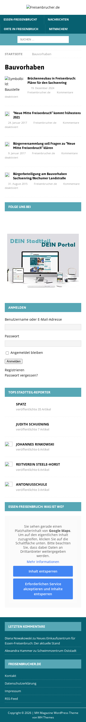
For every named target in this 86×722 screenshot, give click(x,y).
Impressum (13, 691)
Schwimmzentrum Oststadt (56, 650)
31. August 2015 (17, 184)
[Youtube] (63, 222)
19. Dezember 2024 (42, 88)
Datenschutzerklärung (20, 683)
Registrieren (14, 370)
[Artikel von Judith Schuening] (8, 426)
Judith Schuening (32, 424)
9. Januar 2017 (17, 153)
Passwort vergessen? (21, 375)
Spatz (21, 404)
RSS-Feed (11, 698)
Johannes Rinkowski (35, 444)
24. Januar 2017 (17, 122)
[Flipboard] (49, 222)
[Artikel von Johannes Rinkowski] (8, 446)
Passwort (12, 336)
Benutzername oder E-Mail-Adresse (33, 319)
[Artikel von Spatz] (8, 406)
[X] (36, 222)
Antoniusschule (31, 484)
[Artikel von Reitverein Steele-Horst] (8, 466)
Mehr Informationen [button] (43, 562)
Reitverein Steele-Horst (38, 464)
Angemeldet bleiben (27, 352)
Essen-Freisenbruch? (20, 19)
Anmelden (14, 361)
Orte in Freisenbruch (21, 29)
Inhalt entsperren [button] (43, 571)
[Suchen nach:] (43, 39)
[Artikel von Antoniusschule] (8, 486)
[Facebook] (22, 222)
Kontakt (10, 676)
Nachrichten (58, 19)
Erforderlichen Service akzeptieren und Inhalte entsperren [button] (43, 589)
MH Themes (46, 717)
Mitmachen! (58, 29)
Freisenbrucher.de (38, 92)
